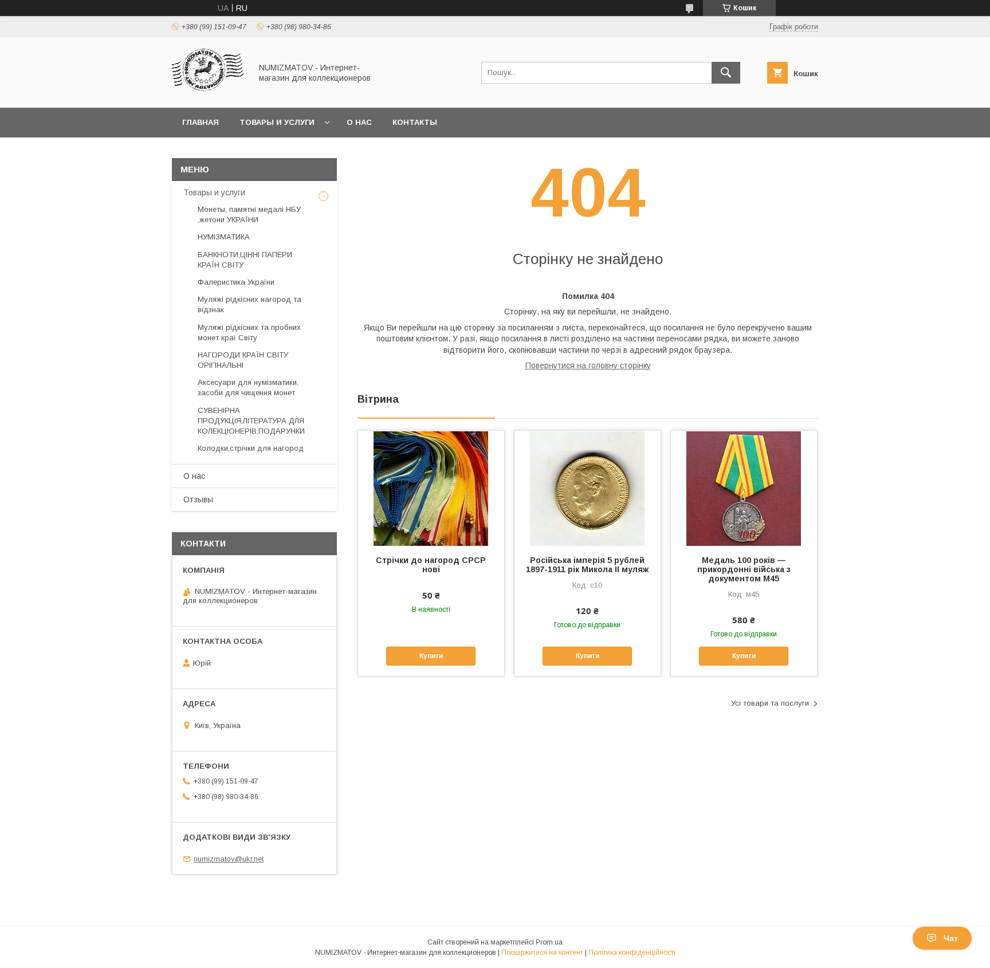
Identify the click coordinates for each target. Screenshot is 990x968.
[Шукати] (726, 73)
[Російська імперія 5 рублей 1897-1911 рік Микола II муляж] (587, 488)
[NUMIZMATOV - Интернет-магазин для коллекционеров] (208, 92)
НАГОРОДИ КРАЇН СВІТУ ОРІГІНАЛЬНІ (243, 360)
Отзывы (198, 499)
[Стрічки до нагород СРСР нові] (431, 488)
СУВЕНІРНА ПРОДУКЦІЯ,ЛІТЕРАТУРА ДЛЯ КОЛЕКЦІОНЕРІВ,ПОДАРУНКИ (251, 420)
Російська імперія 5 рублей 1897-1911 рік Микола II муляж (587, 565)
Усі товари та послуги (770, 703)
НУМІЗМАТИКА (224, 237)
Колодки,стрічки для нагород (251, 448)
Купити (431, 656)
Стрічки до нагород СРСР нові (431, 565)
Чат (951, 938)
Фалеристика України (236, 282)
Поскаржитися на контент (542, 953)
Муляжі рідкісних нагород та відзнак (249, 304)
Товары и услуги (277, 122)
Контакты (414, 122)
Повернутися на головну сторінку (588, 365)
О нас (359, 122)
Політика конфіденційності (631, 953)
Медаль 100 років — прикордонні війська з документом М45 (744, 569)
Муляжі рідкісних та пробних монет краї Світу (249, 332)
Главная (200, 122)
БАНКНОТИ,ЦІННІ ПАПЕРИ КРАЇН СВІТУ (245, 259)
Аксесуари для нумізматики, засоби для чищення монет (248, 387)
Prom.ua (549, 942)
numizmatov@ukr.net (229, 859)
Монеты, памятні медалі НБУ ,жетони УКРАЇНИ (249, 214)
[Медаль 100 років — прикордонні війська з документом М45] (744, 488)
